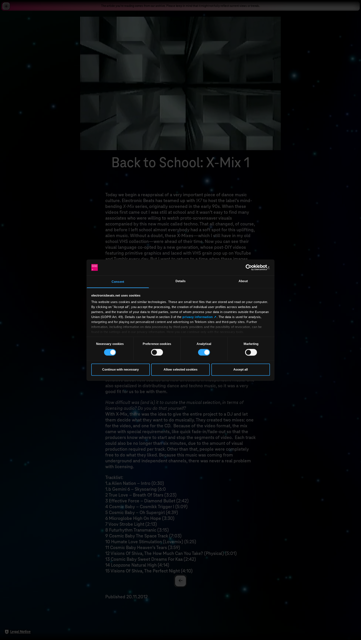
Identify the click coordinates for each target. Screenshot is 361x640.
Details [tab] (180, 281)
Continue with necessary (120, 369)
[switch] (157, 352)
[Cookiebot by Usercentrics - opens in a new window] (251, 267)
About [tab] (243, 281)
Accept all (240, 369)
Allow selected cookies (180, 369)
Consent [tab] (118, 282)
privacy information (197, 317)
